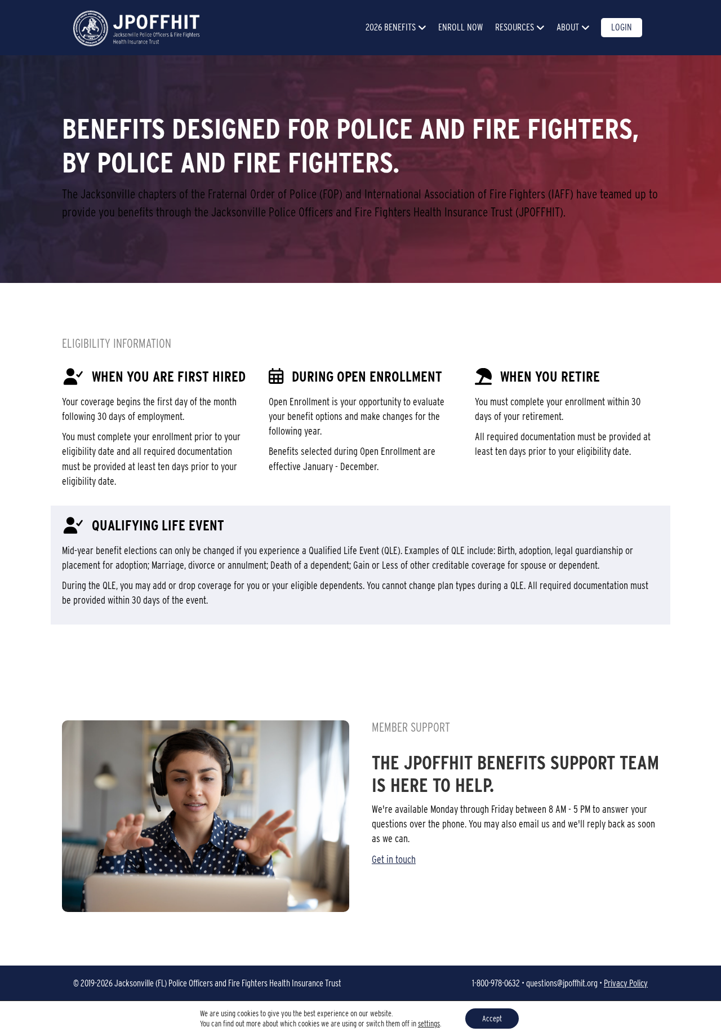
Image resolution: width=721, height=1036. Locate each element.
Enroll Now (460, 27)
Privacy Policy (626, 983)
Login (621, 27)
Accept (492, 1018)
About (568, 27)
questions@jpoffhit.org (562, 983)
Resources (514, 27)
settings (429, 1023)
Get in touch (394, 859)
